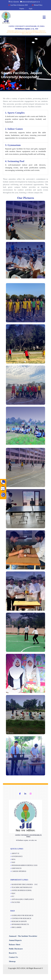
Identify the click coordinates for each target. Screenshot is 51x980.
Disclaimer (16, 927)
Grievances (16, 868)
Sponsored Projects (20, 924)
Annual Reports (15, 940)
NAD (13, 862)
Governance (17, 856)
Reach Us (13, 953)
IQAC (13, 893)
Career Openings (19, 871)
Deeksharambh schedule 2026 (24, 865)
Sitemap (12, 961)
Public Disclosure (16, 949)
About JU (15, 853)
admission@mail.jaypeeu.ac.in (31, 2)
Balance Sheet (14, 945)
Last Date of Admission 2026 (14, 5)
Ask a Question (14, 2)
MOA (13, 859)
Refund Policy (33, 5)
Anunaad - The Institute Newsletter (23, 936)
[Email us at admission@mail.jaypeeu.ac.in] (3, 488)
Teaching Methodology (22, 887)
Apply (30, 8)
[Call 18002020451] (3, 482)
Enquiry (21, 8)
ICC (13, 896)
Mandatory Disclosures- (25, 884)
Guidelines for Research (22, 915)
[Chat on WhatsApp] (3, 495)
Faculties (16, 902)
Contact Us (13, 957)
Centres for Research (21, 918)
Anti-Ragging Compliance (23, 899)
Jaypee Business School (22, 890)
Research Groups (19, 921)
